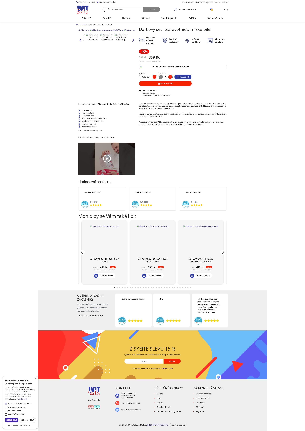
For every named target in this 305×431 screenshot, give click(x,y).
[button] (185, 9)
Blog (159, 398)
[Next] (223, 252)
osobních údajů (167, 368)
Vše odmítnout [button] (27, 420)
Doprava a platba (202, 398)
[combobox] (148, 77)
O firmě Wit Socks (188, 2)
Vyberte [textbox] (145, 77)
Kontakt (217, 2)
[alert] (20, 402)
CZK (223, 2)
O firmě (160, 394)
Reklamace (200, 402)
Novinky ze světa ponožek (204, 2)
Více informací (22, 399)
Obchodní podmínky (203, 394)
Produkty (83, 24)
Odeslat (172, 361)
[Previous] (82, 252)
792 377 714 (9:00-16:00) (86, 2)
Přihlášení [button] (200, 407)
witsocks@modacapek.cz (107, 2)
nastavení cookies (178, 425)
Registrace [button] (200, 411)
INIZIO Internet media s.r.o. (158, 425)
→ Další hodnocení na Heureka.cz (90, 316)
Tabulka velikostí (183, 77)
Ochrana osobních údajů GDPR (169, 411)
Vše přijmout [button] (11, 420)
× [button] (35, 379)
